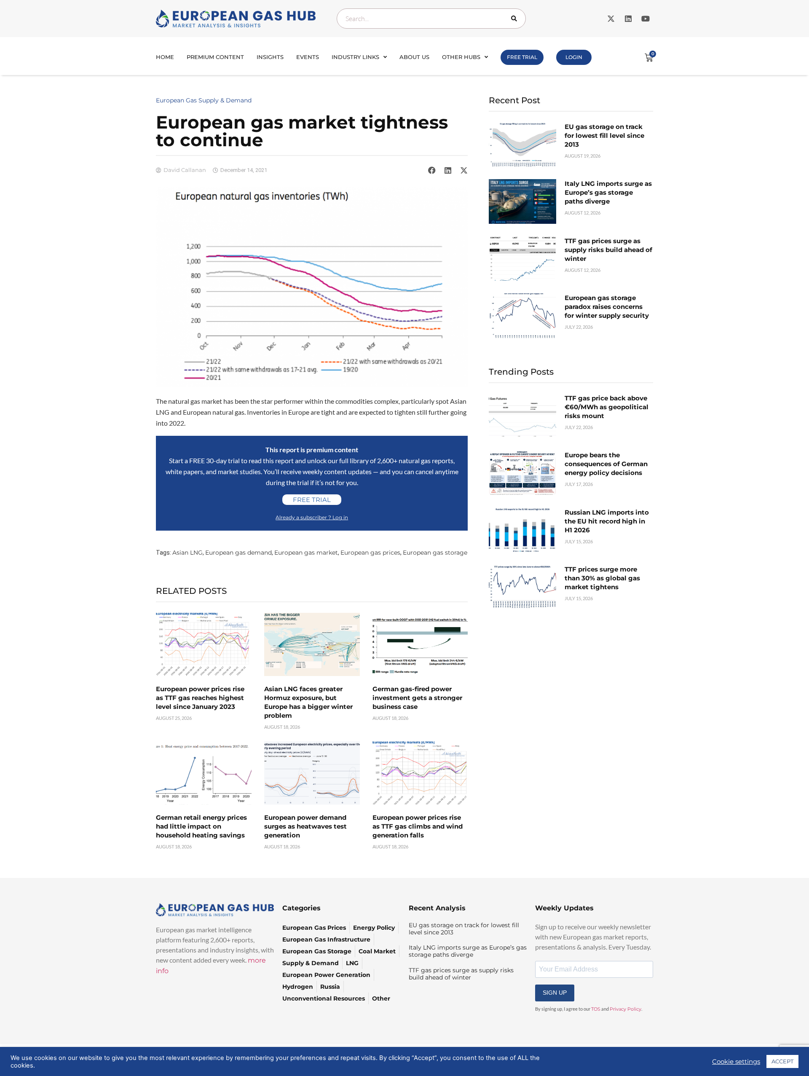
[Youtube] (645, 18)
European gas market (306, 552)
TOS (595, 1009)
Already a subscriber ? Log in (312, 517)
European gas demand (238, 552)
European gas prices (370, 552)
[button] (432, 170)
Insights (270, 57)
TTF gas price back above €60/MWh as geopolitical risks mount (606, 407)
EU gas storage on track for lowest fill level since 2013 (604, 135)
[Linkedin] (628, 18)
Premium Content (215, 57)
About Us (414, 57)
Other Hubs (461, 57)
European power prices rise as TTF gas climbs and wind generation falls (417, 826)
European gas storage (435, 552)
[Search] (515, 18)
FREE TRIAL (522, 57)
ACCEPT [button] (782, 1061)
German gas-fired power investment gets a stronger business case (417, 698)
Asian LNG (187, 552)
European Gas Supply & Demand (204, 100)
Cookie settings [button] (736, 1061)
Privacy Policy (625, 1009)
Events (307, 57)
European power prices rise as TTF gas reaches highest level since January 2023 (200, 698)
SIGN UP (555, 992)
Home (165, 57)
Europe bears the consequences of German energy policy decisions (606, 464)
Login (573, 57)
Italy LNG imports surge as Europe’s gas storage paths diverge (608, 192)
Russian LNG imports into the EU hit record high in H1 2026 (607, 521)
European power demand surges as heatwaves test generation (305, 826)
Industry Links (355, 57)
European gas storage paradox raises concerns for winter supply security (607, 306)
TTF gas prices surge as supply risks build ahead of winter (608, 250)
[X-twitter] (611, 18)
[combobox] (431, 18)
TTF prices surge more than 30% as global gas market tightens (602, 578)
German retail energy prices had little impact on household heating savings (201, 826)
